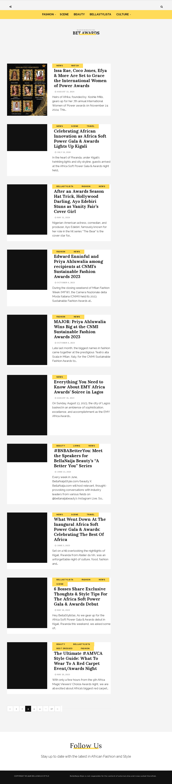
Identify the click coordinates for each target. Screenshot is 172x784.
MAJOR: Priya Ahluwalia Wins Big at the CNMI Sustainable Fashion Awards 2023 (80, 329)
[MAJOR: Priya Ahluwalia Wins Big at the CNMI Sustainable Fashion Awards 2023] (27, 340)
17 (52, 709)
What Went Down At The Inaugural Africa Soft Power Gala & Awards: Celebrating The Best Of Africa (80, 529)
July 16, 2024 (63, 152)
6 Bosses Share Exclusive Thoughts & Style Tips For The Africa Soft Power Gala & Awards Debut (81, 596)
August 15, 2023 (65, 398)
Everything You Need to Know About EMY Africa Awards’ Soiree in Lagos (79, 387)
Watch (75, 66)
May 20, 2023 (63, 674)
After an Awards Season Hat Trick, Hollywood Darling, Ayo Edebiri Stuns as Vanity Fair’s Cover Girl (79, 201)
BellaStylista (100, 14)
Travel (91, 126)
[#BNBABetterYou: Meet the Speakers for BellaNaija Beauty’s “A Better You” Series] (27, 453)
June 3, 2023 (63, 545)
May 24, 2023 (63, 610)
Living (76, 446)
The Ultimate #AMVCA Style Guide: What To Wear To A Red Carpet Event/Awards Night (78, 661)
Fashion (48, 14)
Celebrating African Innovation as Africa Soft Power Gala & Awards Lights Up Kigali (80, 138)
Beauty (79, 14)
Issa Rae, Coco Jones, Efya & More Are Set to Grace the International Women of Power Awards (80, 78)
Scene (64, 14)
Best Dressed (64, 648)
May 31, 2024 (63, 217)
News (59, 66)
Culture (122, 14)
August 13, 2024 (65, 92)
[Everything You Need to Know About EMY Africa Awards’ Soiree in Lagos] (27, 405)
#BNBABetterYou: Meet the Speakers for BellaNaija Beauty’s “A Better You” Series (78, 458)
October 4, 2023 (65, 283)
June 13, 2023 (63, 472)
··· (46, 709)
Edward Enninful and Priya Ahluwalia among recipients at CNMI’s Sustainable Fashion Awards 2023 (78, 266)
